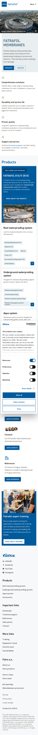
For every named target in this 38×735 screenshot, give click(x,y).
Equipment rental (10, 643)
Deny (19, 409)
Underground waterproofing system (18, 590)
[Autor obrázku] (36, 31)
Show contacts (12, 448)
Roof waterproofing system (14, 586)
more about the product (16, 198)
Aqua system (8, 593)
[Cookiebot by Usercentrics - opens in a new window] (27, 324)
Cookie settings (8, 703)
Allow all (19, 395)
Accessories (7, 597)
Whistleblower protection (13, 688)
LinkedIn (8, 561)
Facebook (9, 565)
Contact (6, 626)
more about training (14, 541)
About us (6, 665)
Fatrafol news (8, 647)
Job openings (8, 684)
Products (8, 68)
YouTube (9, 569)
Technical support (10, 614)
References (7, 618)
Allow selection (19, 402)
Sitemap (5, 695)
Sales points (7, 622)
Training (6, 639)
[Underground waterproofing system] (19, 288)
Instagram (9, 572)
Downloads (7, 611)
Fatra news (7, 678)
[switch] (33, 367)
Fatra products (9, 669)
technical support (16, 145)
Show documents (12, 419)
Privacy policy (7, 699)
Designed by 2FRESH (10, 708)
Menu (32, 4)
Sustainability (8, 651)
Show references (12, 479)
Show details (26, 388)
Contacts (20, 68)
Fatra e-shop (8, 675)
